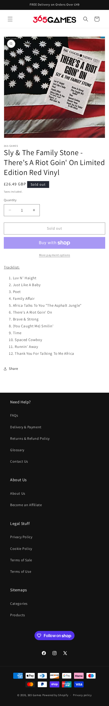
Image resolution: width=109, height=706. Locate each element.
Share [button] (13, 368)
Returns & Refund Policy (30, 438)
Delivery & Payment (26, 427)
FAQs (14, 415)
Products (17, 615)
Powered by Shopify (55, 695)
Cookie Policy (21, 548)
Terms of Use (20, 571)
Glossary (17, 450)
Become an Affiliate (26, 505)
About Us (17, 493)
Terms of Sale (21, 560)
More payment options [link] (54, 255)
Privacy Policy (21, 537)
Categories (19, 603)
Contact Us (19, 461)
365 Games (35, 695)
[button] (10, 19)
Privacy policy (82, 695)
